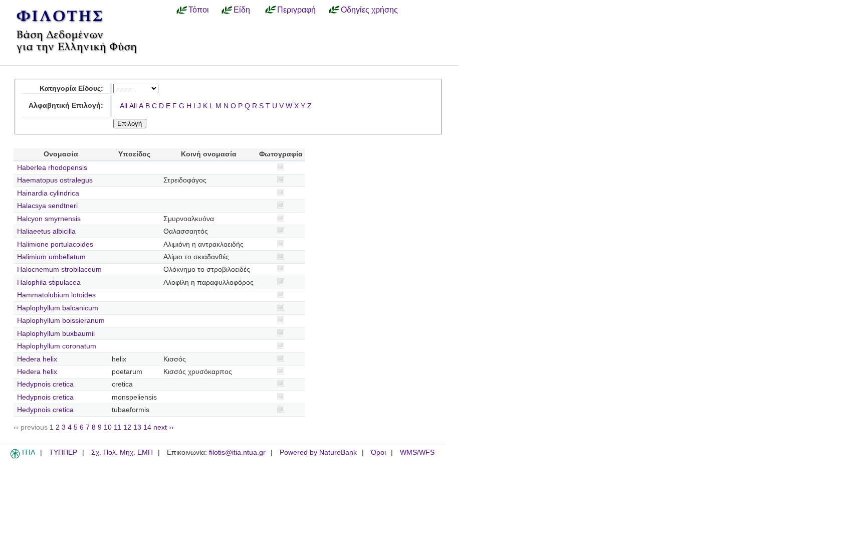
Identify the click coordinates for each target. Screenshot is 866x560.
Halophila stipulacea (49, 282)
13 (137, 427)
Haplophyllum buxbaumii (56, 333)
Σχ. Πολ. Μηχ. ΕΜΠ (122, 452)
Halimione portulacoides (55, 244)
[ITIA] (15, 457)
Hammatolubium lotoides (56, 295)
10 (108, 427)
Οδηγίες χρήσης (369, 9)
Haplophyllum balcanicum (57, 308)
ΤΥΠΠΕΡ (63, 452)
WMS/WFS (417, 452)
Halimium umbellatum (51, 257)
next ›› (163, 427)
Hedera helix (37, 359)
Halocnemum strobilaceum (59, 269)
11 (117, 427)
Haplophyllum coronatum (56, 346)
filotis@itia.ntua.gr (237, 452)
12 (127, 427)
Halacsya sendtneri (47, 206)
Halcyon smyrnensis (49, 219)
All (123, 106)
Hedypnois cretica (45, 384)
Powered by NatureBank (318, 452)
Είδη (242, 9)
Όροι (378, 452)
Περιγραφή (296, 9)
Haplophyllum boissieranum (61, 320)
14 (147, 427)
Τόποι (198, 9)
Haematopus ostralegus (55, 180)
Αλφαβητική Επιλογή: (66, 105)
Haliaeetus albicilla (46, 231)
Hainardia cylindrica (48, 193)
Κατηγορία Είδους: (71, 88)
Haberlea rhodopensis (52, 167)
